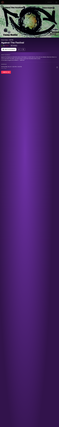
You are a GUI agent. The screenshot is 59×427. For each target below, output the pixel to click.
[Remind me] (19, 49)
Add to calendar (10, 49)
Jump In (5, 72)
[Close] (2, 6)
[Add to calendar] (57, 67)
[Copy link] (23, 49)
